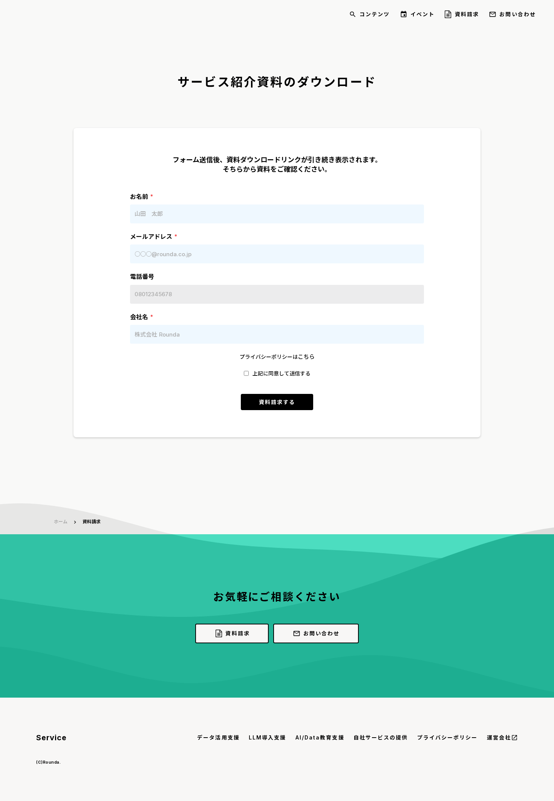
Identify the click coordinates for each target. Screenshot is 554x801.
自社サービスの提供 (381, 737)
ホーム (60, 521)
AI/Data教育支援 (319, 737)
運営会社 (499, 737)
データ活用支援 (218, 737)
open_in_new (514, 737)
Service (51, 737)
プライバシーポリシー (447, 737)
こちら (306, 356)
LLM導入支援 (267, 737)
